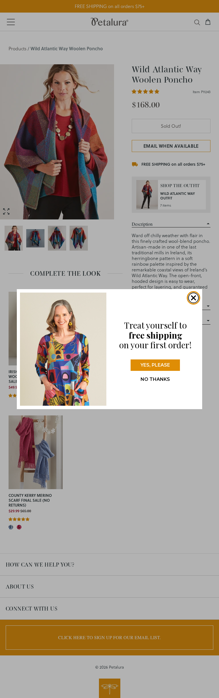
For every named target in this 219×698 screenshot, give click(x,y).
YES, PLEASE (155, 365)
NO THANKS (155, 379)
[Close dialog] (193, 298)
